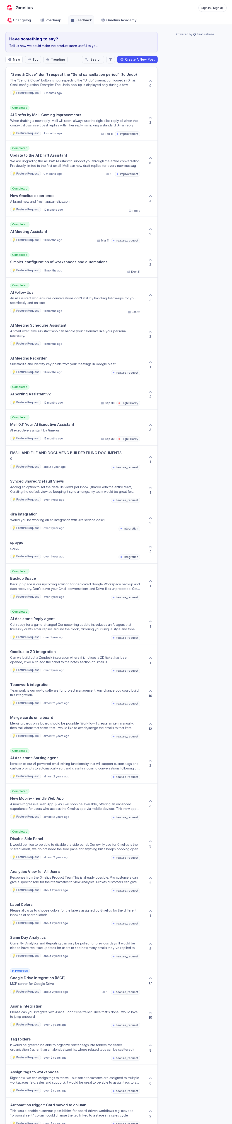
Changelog (22, 20)
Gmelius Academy (121, 20)
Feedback (84, 20)
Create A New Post (140, 59)
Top (35, 59)
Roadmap (53, 20)
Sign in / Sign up (212, 8)
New (16, 59)
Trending (58, 59)
